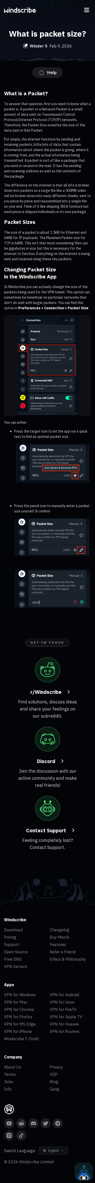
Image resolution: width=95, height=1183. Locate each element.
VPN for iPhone (18, 1031)
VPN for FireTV (63, 1009)
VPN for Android (64, 994)
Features (58, 944)
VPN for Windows (20, 994)
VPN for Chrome (19, 1009)
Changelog (59, 929)
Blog (54, 1081)
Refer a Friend (62, 951)
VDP (54, 1074)
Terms (10, 1074)
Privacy (56, 1067)
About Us (12, 1067)
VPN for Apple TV (66, 1016)
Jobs (8, 1081)
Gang (54, 1089)
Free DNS (13, 959)
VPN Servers (15, 966)
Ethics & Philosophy (68, 959)
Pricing (10, 937)
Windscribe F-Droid (21, 1038)
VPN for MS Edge (20, 1024)
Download (13, 929)
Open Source (16, 951)
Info (8, 1089)
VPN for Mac (15, 1002)
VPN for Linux (62, 1002)
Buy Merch (59, 937)
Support (11, 944)
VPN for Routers (65, 1031)
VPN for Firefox (18, 1016)
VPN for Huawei (64, 1024)
